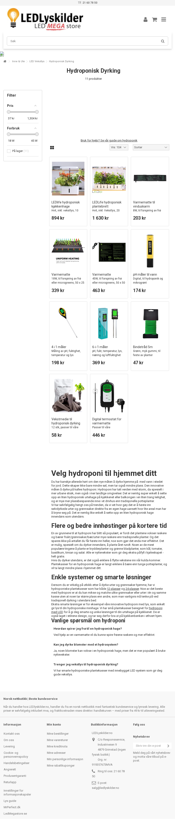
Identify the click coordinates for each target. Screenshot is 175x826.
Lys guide (10, 801)
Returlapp (10, 782)
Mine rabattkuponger (61, 765)
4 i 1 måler (66, 351)
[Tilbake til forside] (4, 61)
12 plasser (114, 588)
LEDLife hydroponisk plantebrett (108, 208)
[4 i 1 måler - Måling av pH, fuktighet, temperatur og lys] (68, 323)
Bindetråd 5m (146, 351)
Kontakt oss (12, 733)
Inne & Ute (18, 61)
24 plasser (132, 588)
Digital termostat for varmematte (107, 427)
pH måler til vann (148, 278)
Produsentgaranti (15, 775)
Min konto (54, 724)
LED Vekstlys (36, 61)
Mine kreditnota (57, 746)
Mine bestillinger (58, 733)
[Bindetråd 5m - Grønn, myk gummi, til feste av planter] (150, 323)
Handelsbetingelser (16, 763)
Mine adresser (56, 752)
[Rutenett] (52, 147)
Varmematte (67, 280)
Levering (9, 746)
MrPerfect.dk (12, 807)
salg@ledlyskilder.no (105, 788)
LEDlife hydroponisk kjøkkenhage (65, 210)
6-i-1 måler (107, 351)
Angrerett (10, 769)
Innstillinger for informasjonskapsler (17, 792)
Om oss (9, 740)
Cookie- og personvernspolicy (16, 754)
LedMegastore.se (15, 813)
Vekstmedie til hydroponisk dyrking (65, 427)
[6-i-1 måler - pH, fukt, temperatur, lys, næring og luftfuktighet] (109, 323)
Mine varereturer (57, 740)
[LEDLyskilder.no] (68, 19)
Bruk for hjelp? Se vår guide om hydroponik (109, 140)
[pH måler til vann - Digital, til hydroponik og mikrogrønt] (150, 251)
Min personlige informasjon (65, 759)
